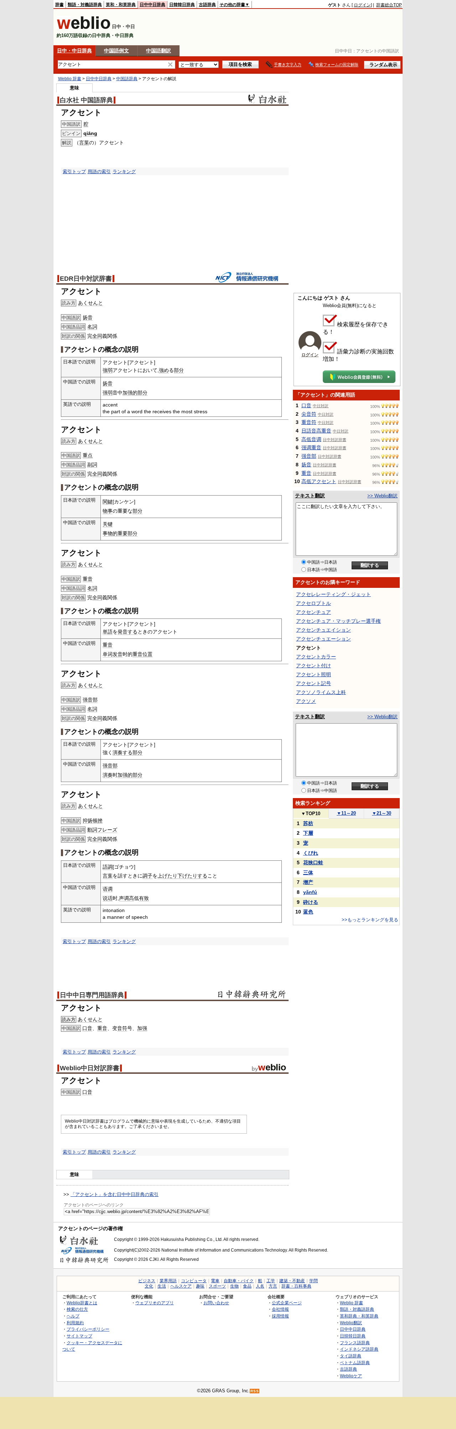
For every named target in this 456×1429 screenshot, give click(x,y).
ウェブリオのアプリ (154, 1302)
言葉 (84, 142)
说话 (108, 898)
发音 (118, 654)
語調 (108, 867)
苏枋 (308, 823)
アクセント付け (313, 665)
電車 (215, 1281)
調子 (147, 876)
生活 (161, 1286)
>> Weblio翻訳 (382, 495)
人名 (260, 1286)
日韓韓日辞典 (182, 4)
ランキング (124, 171)
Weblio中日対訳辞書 (89, 1068)
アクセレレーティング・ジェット (333, 594)
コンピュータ (194, 1281)
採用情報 (280, 1316)
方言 (273, 1286)
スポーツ (217, 1286)
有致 (144, 898)
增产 (308, 882)
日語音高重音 (316, 431)
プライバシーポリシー (88, 1329)
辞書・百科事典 (296, 1286)
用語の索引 (99, 171)
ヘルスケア (181, 1286)
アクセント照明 (313, 674)
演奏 (108, 775)
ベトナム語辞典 (355, 1362)
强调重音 (311, 447)
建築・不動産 (292, 1281)
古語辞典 (207, 4)
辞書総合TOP (389, 4)
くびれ (310, 853)
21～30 (381, 813)
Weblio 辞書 (69, 79)
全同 (97, 336)
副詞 (92, 464)
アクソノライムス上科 (321, 692)
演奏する (123, 752)
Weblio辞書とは (82, 1302)
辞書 (59, 4)
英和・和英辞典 (121, 4)
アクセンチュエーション (323, 639)
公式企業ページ (287, 1302)
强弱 (108, 392)
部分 (179, 370)
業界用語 (168, 1281)
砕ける (310, 902)
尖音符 (308, 414)
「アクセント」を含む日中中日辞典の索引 (115, 1194)
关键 (108, 524)
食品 (247, 1286)
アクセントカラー (316, 656)
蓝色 (308, 912)
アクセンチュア (313, 612)
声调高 (126, 898)
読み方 (69, 1019)
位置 (147, 654)
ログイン (362, 4)
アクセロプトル (313, 603)
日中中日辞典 (152, 4)
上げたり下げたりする (182, 876)
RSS (254, 1391)
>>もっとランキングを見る (370, 919)
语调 (108, 889)
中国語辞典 (127, 79)
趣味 (200, 1286)
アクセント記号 (313, 683)
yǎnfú (310, 892)
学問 (313, 1281)
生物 (234, 1286)
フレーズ (107, 830)
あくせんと (90, 303)
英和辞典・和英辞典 (359, 1316)
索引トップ (74, 171)
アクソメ (306, 701)
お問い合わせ (216, 1302)
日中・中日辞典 (74, 50)
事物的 (110, 533)
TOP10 (310, 813)
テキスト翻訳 (310, 495)
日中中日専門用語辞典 (92, 995)
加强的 (130, 392)
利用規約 (75, 1322)
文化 (149, 1286)
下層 (308, 833)
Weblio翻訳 (351, 1322)
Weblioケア (351, 1375)
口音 (87, 1028)
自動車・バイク (239, 1281)
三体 (308, 872)
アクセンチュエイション (323, 630)
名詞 (92, 327)
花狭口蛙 (313, 862)
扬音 (88, 317)
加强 (142, 1028)
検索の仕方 (77, 1309)
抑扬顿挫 (93, 820)
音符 (122, 1028)
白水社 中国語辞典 (86, 100)
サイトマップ (79, 1336)
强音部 (90, 700)
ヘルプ (73, 1316)
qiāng (90, 133)
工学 (270, 1281)
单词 (108, 654)
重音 (88, 579)
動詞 (92, 830)
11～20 (346, 813)
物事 (108, 511)
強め (164, 370)
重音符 (308, 422)
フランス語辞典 (355, 1342)
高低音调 (311, 439)
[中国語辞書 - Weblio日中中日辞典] (83, 27)
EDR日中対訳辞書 (86, 278)
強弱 (108, 370)
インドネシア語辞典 (359, 1349)
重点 (88, 455)
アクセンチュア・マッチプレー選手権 (338, 621)
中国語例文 (116, 50)
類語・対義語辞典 (85, 4)
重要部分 (128, 533)
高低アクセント (318, 481)
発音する (128, 632)
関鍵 (108, 501)
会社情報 (280, 1309)
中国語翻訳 (158, 50)
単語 (108, 632)
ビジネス (146, 1281)
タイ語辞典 (350, 1355)
